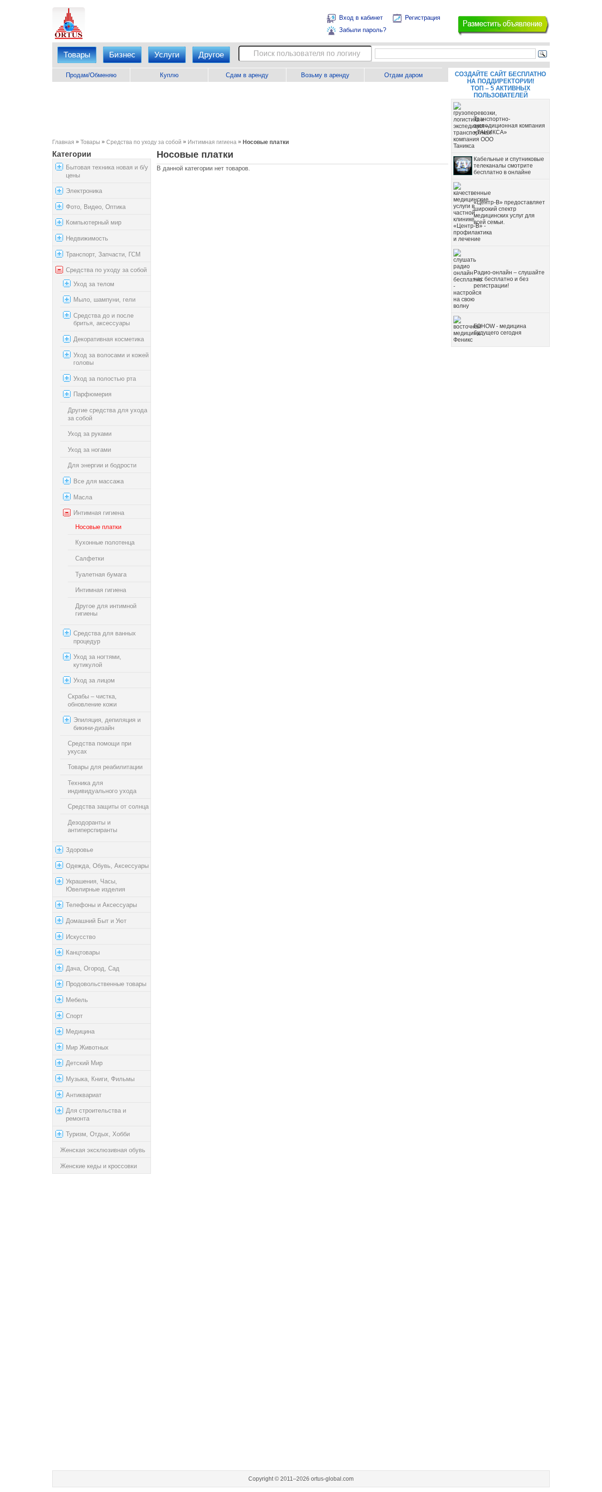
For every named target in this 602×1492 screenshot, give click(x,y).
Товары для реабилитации (105, 767)
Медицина (80, 1031)
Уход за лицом (94, 680)
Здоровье (79, 849)
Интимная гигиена (212, 142)
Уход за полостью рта (104, 378)
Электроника (84, 190)
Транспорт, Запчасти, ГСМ (103, 254)
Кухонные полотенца (105, 542)
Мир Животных (87, 1047)
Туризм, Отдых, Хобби (98, 1134)
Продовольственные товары (106, 983)
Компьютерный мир (93, 222)
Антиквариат (84, 1095)
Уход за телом (93, 284)
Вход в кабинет (361, 17)
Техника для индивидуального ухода (102, 786)
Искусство (80, 936)
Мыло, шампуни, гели (104, 299)
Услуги (167, 54)
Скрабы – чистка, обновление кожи (92, 700)
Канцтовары (83, 952)
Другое (211, 54)
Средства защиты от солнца (108, 806)
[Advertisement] (250, 110)
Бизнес (122, 54)
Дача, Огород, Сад (92, 968)
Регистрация (422, 17)
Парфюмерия (92, 394)
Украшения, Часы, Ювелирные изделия (95, 885)
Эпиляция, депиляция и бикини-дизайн (107, 723)
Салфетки (89, 558)
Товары (76, 54)
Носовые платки (98, 526)
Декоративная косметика (108, 339)
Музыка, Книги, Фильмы (100, 1079)
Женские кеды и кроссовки (98, 1166)
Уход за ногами (89, 449)
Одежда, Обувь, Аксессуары (107, 865)
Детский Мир (84, 1063)
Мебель (77, 999)
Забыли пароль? (362, 29)
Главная (63, 142)
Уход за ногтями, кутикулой (97, 660)
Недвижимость (87, 238)
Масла (82, 497)
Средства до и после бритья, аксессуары (103, 319)
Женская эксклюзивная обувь (102, 1150)
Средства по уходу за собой (144, 142)
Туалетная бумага (101, 574)
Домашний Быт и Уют (96, 920)
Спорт (74, 1015)
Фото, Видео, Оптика (96, 206)
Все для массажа (98, 481)
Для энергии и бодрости (102, 465)
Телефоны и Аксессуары (101, 904)
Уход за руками (89, 433)
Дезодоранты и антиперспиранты (92, 826)
